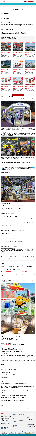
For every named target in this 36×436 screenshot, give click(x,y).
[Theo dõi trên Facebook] (1, 428)
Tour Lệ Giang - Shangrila (22, 414)
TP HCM (33, 67)
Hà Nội (21, 50)
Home (1, 5)
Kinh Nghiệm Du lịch (15, 414)
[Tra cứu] (34, 417)
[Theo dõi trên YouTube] (7, 428)
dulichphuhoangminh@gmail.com (5, 423)
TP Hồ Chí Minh (14, 84)
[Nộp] (18, 1)
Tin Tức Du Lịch (14, 418)
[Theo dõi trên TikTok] (4, 428)
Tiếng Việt (25, 1)
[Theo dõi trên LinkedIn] (5, 428)
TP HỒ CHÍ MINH (3, 50)
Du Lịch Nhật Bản (21, 420)
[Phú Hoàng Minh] (4, 1)
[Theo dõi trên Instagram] (2, 428)
